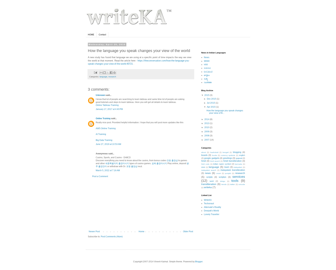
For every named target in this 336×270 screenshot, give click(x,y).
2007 (207, 140)
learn (226, 167)
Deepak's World (211, 210)
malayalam (237, 167)
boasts (204, 155)
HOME (91, 34)
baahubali (214, 152)
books (214, 155)
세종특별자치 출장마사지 (117, 163)
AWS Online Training (106, 128)
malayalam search (208, 170)
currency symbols (228, 155)
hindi (203, 161)
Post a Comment (100, 176)
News (206, 57)
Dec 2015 (212, 99)
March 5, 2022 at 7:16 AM (108, 170)
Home (141, 231)
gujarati (239, 158)
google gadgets (211, 158)
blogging (237, 152)
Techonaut (209, 203)
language (103, 77)
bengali (226, 152)
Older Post (188, 231)
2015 (207, 95)
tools (235, 181)
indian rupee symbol (222, 164)
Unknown (100, 95)
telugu (222, 181)
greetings (227, 158)
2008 (207, 135)
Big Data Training (104, 140)
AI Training (101, 134)
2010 (207, 127)
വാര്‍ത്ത (208, 82)
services (238, 176)
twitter (232, 184)
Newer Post (94, 231)
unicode (242, 184)
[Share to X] (108, 72)
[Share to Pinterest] (114, 72)
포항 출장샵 (131, 166)
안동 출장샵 (172, 160)
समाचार (206, 61)
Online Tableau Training (107, 105)
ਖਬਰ (206, 64)
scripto (209, 177)
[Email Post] (95, 72)
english (242, 155)
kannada (238, 164)
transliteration (208, 184)
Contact (102, 34)
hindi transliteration (232, 161)
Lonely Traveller (211, 214)
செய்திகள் (208, 72)
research (112, 77)
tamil (212, 181)
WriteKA (208, 200)
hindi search (215, 161)
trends (223, 184)
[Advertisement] (141, 204)
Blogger (198, 261)
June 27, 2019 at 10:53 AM (108, 144)
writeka (208, 187)
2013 (207, 123)
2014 (207, 119)
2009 (207, 131)
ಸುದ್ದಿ (206, 79)
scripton (222, 177)
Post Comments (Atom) (112, 236)
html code (205, 164)
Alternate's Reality (212, 207)
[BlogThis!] (104, 72)
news (208, 173)
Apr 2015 (211, 107)
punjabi (228, 173)
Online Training (103, 118)
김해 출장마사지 (159, 163)
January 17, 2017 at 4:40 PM (109, 109)
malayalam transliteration (232, 170)
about (203, 152)
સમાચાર (207, 68)
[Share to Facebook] (111, 72)
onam (218, 173)
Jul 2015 (211, 103)
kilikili (203, 167)
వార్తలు (207, 75)
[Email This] (101, 72)
